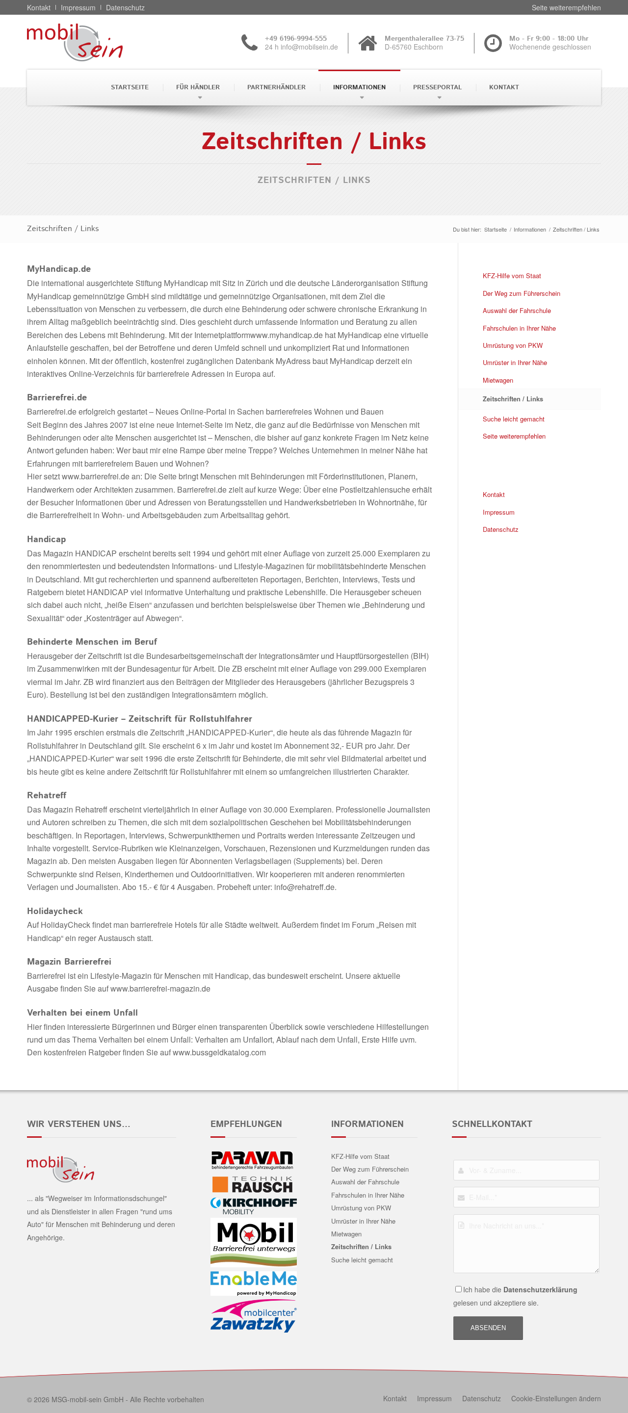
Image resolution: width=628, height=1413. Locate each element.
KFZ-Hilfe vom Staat (512, 275)
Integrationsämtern (204, 694)
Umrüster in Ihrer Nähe (515, 362)
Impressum (499, 512)
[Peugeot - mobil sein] (90, 42)
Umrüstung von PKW (513, 345)
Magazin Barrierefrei (69, 962)
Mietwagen (498, 380)
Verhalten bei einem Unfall (82, 1013)
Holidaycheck (55, 911)
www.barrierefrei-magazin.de (160, 988)
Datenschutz (501, 529)
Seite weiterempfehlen (514, 436)
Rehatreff (46, 795)
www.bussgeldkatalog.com (219, 1052)
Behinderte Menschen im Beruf (92, 642)
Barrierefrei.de (57, 398)
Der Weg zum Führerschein (521, 293)
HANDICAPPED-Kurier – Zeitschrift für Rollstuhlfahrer (139, 719)
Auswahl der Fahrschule (517, 310)
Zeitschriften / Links (63, 229)
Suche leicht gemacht (514, 418)
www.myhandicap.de (286, 334)
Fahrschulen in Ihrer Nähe (519, 328)
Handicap (46, 539)
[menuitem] (128, 87)
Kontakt (494, 494)
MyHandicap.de (59, 269)
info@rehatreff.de (304, 886)
